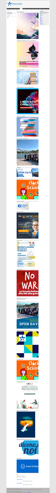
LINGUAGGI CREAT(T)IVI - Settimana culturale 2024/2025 (25, 87)
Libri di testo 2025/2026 (20, 69)
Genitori (33, 8)
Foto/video (40, 8)
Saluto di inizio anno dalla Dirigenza (22, 410)
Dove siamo (15, 8)
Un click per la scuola (20, 211)
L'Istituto (11, 8)
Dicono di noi (25, 8)
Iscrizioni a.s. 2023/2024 (20, 201)
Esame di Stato (19, 458)
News (21, 8)
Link (46, 8)
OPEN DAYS (18, 167)
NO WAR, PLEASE (19, 269)
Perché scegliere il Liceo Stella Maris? (22, 138)
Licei (18, 8)
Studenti (29, 8)
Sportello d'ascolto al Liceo (21, 381)
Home (8, 8)
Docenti (36, 8)
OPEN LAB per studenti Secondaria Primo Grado (24, 330)
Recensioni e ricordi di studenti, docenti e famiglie (24, 439)
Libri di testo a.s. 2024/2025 (21, 116)
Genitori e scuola (19, 240)
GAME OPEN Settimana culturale (22, 298)
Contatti (44, 8)
